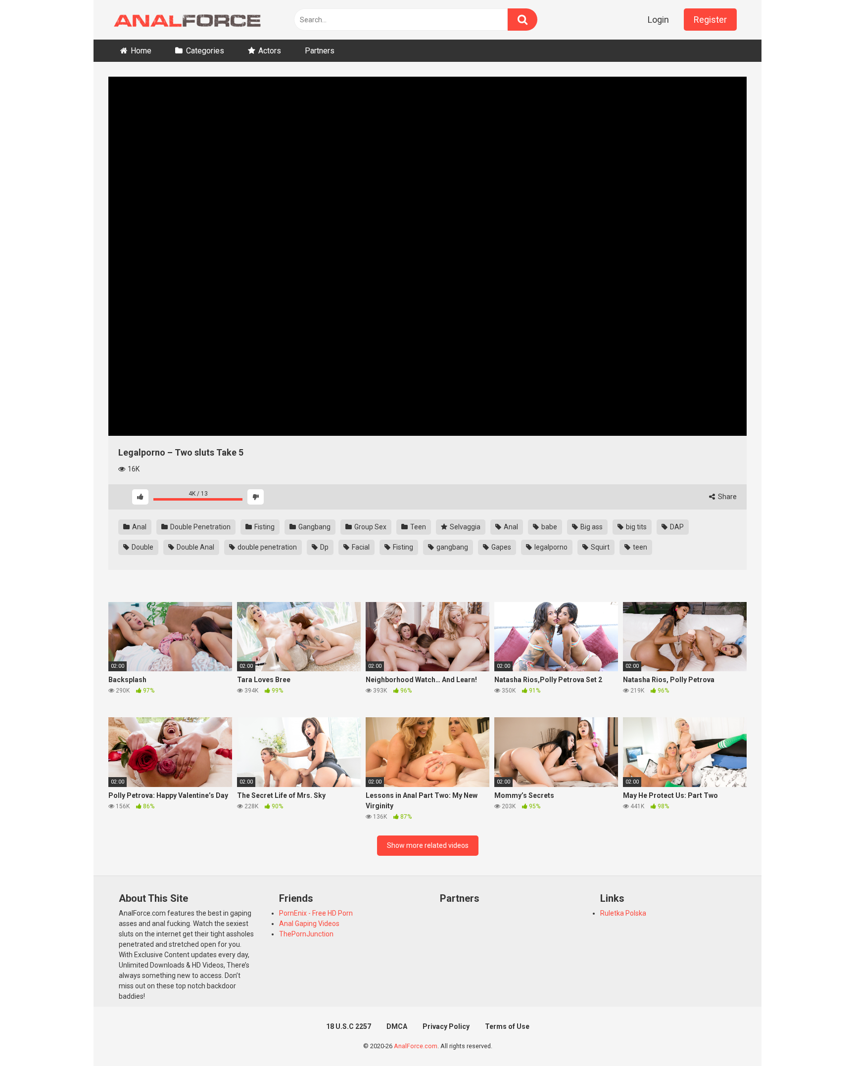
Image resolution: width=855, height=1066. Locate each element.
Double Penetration (200, 527)
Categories (205, 50)
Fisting (264, 527)
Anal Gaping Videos (309, 923)
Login (658, 19)
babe (548, 527)
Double (141, 547)
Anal (138, 527)
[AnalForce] (185, 20)
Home (141, 50)
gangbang (451, 547)
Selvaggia (464, 527)
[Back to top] (821, 1036)
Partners (319, 50)
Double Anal (194, 547)
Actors (269, 50)
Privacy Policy (446, 1026)
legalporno (550, 547)
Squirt (599, 547)
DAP (676, 527)
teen (639, 547)
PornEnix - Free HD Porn (316, 913)
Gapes (500, 547)
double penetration (266, 547)
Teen (417, 527)
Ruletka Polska (623, 913)
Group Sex (369, 527)
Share (726, 497)
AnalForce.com (415, 1046)
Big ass (591, 527)
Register (710, 19)
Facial (360, 547)
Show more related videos (428, 845)
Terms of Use (507, 1026)
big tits (635, 527)
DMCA (396, 1026)
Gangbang (314, 527)
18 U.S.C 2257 (348, 1026)
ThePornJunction (306, 934)
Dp (324, 547)
